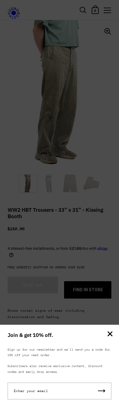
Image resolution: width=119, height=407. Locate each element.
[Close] (110, 334)
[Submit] (101, 391)
